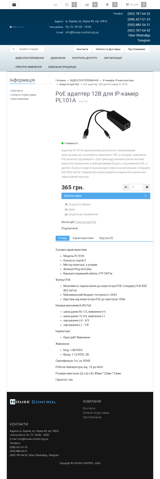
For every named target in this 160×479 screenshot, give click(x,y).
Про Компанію (136, 49)
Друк (71, 209)
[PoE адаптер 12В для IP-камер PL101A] (106, 123)
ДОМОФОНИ (58, 57)
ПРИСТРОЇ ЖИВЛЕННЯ (29, 66)
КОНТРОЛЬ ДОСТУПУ (84, 57)
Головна (61, 80)
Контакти (82, 49)
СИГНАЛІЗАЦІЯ (113, 57)
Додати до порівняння (83, 214)
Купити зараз (73, 195)
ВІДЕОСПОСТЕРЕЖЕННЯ (30, 57)
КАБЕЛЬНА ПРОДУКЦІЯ (62, 66)
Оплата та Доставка (108, 49)
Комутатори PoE (69, 84)
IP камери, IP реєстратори (118, 80)
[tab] (62, 238)
